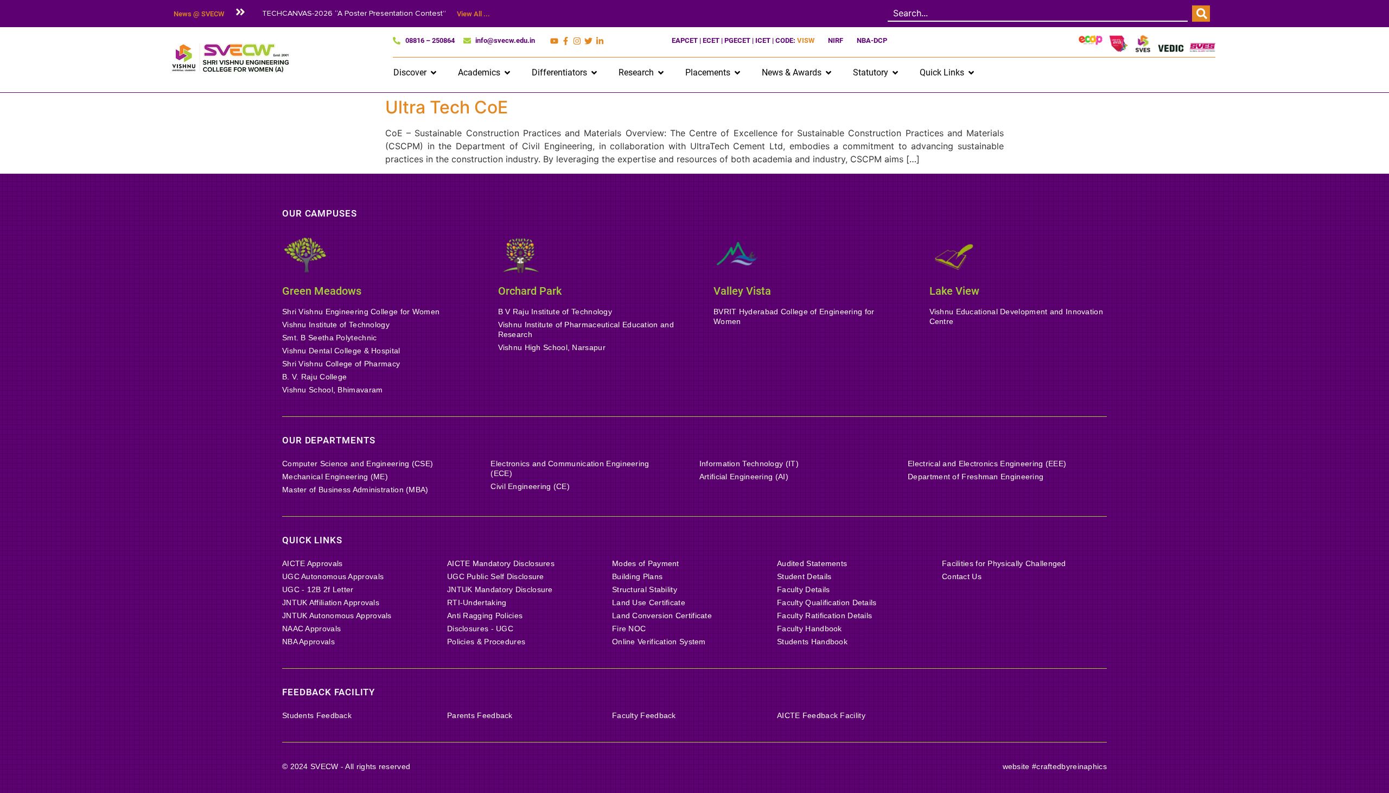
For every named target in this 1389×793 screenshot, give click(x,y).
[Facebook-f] (565, 41)
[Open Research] (661, 72)
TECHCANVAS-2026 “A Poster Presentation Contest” (354, 13)
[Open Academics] (507, 72)
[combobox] (1038, 13)
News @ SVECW (199, 14)
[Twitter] (588, 41)
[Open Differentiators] (594, 72)
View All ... (473, 14)
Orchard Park (530, 290)
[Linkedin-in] (600, 41)
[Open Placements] (737, 72)
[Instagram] (577, 41)
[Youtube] (554, 41)
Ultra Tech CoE (446, 107)
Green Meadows (321, 290)
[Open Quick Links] (971, 72)
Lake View (954, 290)
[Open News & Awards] (828, 72)
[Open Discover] (433, 72)
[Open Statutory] (895, 72)
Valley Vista (742, 290)
